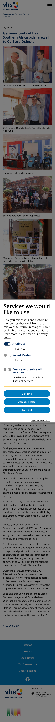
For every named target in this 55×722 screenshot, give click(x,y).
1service (18, 348)
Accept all (27, 410)
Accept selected (27, 401)
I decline (27, 393)
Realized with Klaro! (40, 420)
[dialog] (27, 361)
